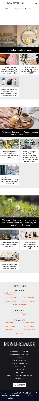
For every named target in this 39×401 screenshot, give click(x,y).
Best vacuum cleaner (29, 322)
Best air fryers (10, 329)
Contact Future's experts (19, 354)
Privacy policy (19, 366)
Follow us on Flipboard (19, 304)
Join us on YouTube (28, 293)
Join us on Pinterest (10, 301)
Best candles (19, 333)
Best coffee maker (10, 326)
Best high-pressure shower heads (23, 8)
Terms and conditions (19, 363)
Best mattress (10, 322)
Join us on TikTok (29, 297)
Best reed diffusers (29, 326)
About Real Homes (24, 313)
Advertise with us (15, 313)
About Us (19, 357)
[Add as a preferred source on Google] (19, 385)
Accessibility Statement (19, 351)
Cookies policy (19, 369)
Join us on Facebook (29, 301)
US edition (13, 395)
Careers (19, 372)
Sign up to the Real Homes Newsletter (10, 293)
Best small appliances (29, 329)
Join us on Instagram (10, 297)
